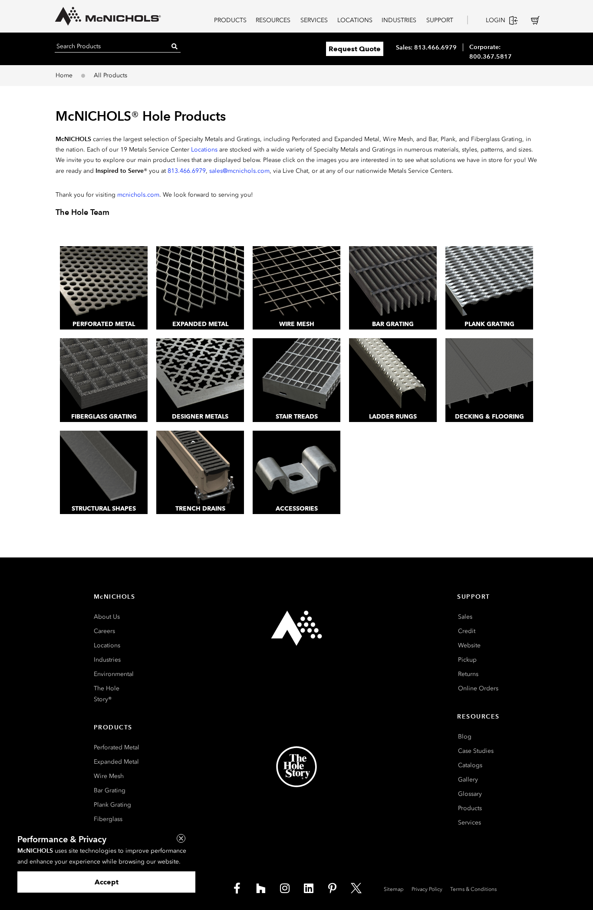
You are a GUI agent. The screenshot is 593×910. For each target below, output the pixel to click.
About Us (107, 616)
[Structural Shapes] (104, 467)
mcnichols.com (138, 194)
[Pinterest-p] (332, 888)
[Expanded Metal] (200, 282)
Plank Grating (489, 324)
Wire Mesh (296, 324)
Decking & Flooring (489, 416)
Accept (107, 882)
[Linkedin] (309, 888)
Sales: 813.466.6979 (426, 47)
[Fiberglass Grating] (104, 374)
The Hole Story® (106, 694)
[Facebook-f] (237, 888)
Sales (465, 616)
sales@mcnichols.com (239, 171)
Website (469, 645)
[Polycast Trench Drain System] (200, 467)
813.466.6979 (187, 171)
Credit (466, 631)
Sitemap (394, 889)
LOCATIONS (354, 20)
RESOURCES (273, 20)
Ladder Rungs (393, 416)
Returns (468, 674)
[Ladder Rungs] (393, 374)
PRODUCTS (230, 20)
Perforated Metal (103, 324)
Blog (464, 736)
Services (469, 822)
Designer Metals (200, 416)
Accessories (297, 508)
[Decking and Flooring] (489, 374)
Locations (204, 149)
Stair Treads (297, 416)
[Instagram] (285, 888)
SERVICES (314, 20)
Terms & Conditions (473, 889)
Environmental (114, 674)
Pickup (467, 659)
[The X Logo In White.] (356, 888)
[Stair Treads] (296, 374)
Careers (104, 631)
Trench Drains (200, 508)
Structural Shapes (104, 508)
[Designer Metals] (200, 374)
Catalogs (470, 765)
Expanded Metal (200, 324)
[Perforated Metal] (104, 282)
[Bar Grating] (393, 282)
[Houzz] (261, 888)
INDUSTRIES (399, 20)
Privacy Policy (427, 889)
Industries (107, 659)
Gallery (468, 779)
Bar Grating (393, 324)
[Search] (174, 46)
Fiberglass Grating (104, 416)
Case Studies (476, 751)
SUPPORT (439, 20)
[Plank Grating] (489, 282)
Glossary (470, 794)
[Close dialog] (181, 838)
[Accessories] (296, 467)
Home (64, 75)
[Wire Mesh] (296, 282)
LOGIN (495, 20)
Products (470, 808)
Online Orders (478, 688)
